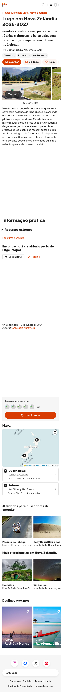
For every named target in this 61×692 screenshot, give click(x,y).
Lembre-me (33, 415)
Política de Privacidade (20, 686)
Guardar (14, 62)
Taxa (52, 62)
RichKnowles (32, 103)
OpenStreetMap (41, 465)
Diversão (8, 55)
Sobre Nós (15, 681)
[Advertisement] (30, 181)
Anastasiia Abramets (23, 327)
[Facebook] (25, 663)
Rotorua (35, 257)
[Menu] (53, 5)
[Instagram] (14, 663)
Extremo (22, 55)
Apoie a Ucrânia (43, 681)
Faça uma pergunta (13, 238)
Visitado (34, 62)
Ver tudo (13, 94)
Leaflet (29, 465)
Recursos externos (18, 229)
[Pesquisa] (43, 5)
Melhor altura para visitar (24, 12)
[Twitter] (35, 663)
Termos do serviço (43, 686)
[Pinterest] (46, 663)
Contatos (27, 681)
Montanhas (38, 55)
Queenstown (16, 257)
